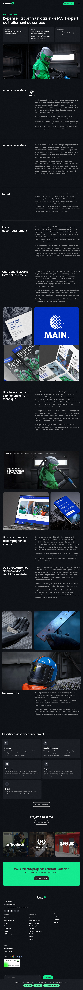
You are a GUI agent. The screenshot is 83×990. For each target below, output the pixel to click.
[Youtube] (15, 911)
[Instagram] (8, 911)
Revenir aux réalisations (10, 15)
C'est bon (28, 985)
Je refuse (38, 985)
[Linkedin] (11, 911)
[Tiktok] (18, 911)
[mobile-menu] (78, 4)
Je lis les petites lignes (51, 985)
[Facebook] (5, 911)
